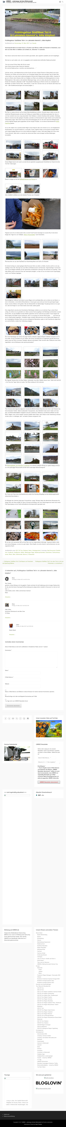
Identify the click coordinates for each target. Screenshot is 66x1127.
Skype (24, 718)
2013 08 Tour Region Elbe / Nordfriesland (47, 995)
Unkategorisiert (36, 550)
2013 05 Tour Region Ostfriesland (45, 993)
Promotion (39, 1050)
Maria (13, 604)
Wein (14, 554)
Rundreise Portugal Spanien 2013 (45, 982)
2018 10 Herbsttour (42, 1026)
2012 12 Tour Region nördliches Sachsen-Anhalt (49, 991)
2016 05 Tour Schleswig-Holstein (45, 1015)
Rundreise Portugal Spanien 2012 (45, 980)
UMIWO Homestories (42, 1061)
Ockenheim (49, 552)
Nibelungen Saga (29, 552)
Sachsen (39, 951)
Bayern (39, 936)
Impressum (6, 1114)
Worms (25, 554)
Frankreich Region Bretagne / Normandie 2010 (48, 975)
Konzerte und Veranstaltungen (43, 984)
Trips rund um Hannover (43, 962)
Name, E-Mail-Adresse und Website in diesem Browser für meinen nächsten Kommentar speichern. (29, 691)
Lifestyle (39, 1045)
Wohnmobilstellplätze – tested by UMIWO (47, 1065)
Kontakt (27, 718)
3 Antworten (31, 554)
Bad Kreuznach (51, 550)
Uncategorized (39, 1030)
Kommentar (8, 650)
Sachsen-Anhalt (41, 953)
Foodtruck (10, 552)
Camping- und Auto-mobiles (44, 1035)
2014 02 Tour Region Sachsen (44, 999)
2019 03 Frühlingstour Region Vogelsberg (47, 1028)
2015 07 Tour (40, 1008)
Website (7, 684)
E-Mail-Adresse (9, 677)
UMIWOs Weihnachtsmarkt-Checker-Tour (47, 964)
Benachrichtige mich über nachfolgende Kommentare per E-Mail (21, 696)
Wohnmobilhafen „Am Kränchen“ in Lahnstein (18, 465)
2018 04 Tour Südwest (42, 1023)
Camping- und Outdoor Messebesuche (46, 1037)
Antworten (7, 597)
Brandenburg (40, 938)
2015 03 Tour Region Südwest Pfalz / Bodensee (49, 1002)
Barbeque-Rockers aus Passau (27, 179)
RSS (16, 718)
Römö (40, 973)
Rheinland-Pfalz (41, 949)
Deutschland (39, 933)
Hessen (39, 940)
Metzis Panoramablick (29, 234)
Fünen (40, 969)
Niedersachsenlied (40, 552)
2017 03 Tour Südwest (22, 550)
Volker (17, 624)
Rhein (10, 554)
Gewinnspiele (40, 1041)
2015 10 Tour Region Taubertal (44, 1012)
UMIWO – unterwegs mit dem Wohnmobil (19, 1)
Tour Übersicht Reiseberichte (43, 986)
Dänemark (39, 967)
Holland (39, 977)
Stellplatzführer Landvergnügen (45, 1056)
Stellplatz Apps (41, 1054)
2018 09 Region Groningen (43, 1024)
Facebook (5, 718)
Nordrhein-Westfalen (42, 945)
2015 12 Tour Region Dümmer (44, 1013)
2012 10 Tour (40, 989)
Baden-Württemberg (42, 934)
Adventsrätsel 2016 (42, 1034)
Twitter (9, 718)
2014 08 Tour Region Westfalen (45, 1000)
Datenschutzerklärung (9, 1116)
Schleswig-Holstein (42, 955)
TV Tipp (39, 1059)
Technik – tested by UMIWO (44, 1057)
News (30, 550)
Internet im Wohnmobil (42, 1043)
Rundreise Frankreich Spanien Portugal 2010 (48, 978)
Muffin (22, 552)
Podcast (39, 1048)
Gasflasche (17, 552)
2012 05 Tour (40, 988)
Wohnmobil (19, 554)
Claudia (34, 43)
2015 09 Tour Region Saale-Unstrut (46, 1010)
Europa (38, 966)
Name (7, 670)
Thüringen (39, 956)
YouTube (13, 718)
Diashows (39, 1039)
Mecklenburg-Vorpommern (43, 942)
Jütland (40, 971)
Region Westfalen (41, 947)
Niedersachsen (41, 944)
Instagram (20, 718)
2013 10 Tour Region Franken (44, 997)
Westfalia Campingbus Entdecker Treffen (47, 1063)
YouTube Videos (41, 1067)
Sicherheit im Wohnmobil (43, 1052)
